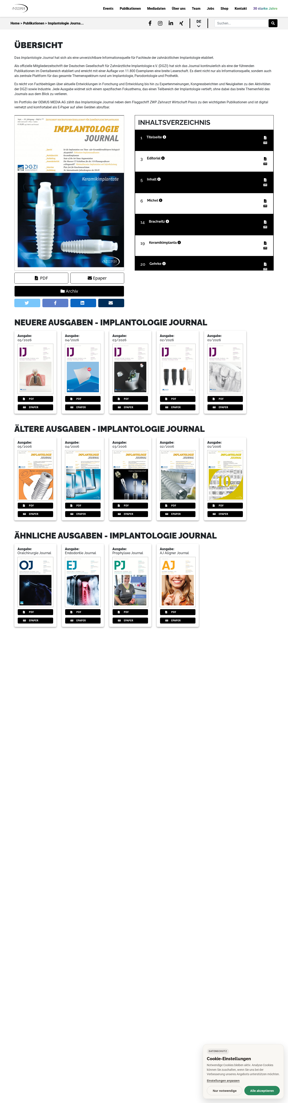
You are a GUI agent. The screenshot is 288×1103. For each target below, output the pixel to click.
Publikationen (33, 23)
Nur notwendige (225, 1091)
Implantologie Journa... (66, 23)
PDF (44, 278)
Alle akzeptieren (262, 1091)
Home (15, 23)
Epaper (100, 278)
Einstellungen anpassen (223, 1081)
